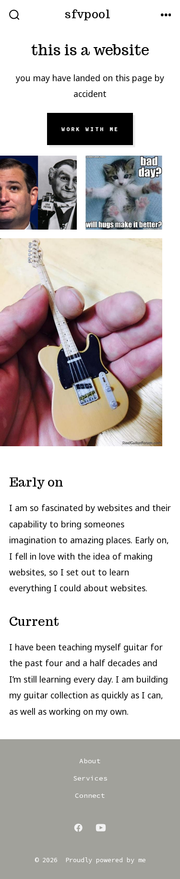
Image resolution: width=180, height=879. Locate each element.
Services (90, 778)
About (90, 761)
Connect (90, 795)
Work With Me (90, 129)
